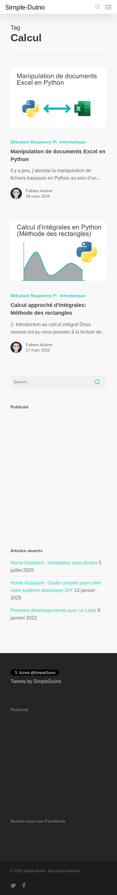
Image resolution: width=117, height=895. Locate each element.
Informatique (73, 142)
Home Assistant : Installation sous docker (54, 562)
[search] (98, 7)
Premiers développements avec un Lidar (53, 610)
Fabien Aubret (39, 190)
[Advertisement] (58, 473)
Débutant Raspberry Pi (33, 142)
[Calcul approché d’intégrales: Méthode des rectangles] (58, 251)
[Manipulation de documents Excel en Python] (58, 98)
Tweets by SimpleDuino (35, 681)
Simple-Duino (25, 7)
